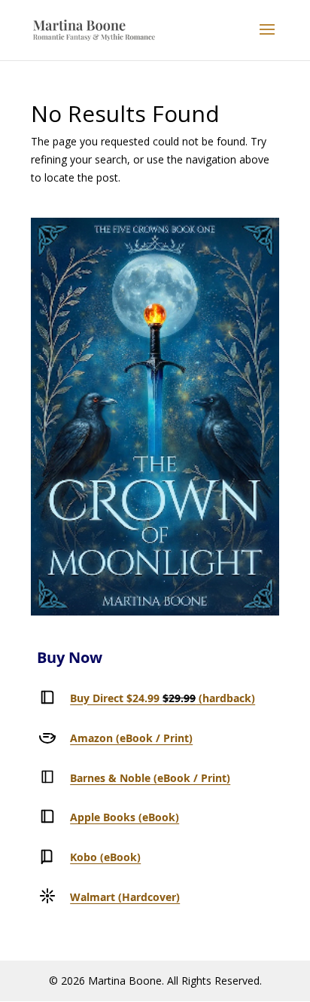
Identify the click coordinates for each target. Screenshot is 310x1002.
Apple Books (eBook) (124, 817)
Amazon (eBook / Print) (131, 738)
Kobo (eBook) (105, 857)
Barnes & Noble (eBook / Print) (150, 778)
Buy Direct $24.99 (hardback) (162, 698)
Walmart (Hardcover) (125, 897)
